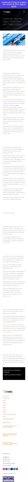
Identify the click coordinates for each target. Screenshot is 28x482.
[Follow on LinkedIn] (14, 469)
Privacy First (6, 396)
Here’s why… (8, 242)
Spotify (13, 473)
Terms (4, 416)
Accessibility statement (8, 419)
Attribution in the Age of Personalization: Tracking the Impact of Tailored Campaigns (10, 443)
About (4, 400)
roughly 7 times (12, 328)
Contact (4, 402)
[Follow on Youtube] (17, 469)
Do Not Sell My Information (9, 414)
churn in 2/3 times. (8, 332)
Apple (8, 473)
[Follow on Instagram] (4, 469)
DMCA (4, 412)
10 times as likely (15, 80)
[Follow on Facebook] (6, 469)
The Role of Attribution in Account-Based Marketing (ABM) (10, 426)
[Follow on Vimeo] (9, 469)
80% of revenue (6, 324)
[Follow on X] (12, 469)
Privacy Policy (6, 398)
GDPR (4, 407)
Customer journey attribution (9, 99)
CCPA (4, 409)
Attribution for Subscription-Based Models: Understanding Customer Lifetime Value (10, 434)
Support (4, 405)
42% (11, 335)
